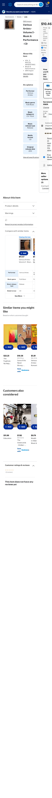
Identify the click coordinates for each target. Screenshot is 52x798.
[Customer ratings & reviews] (33, 465)
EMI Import (27, 21)
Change (46, 107)
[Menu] (4, 5)
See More (18, 296)
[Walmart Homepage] (10, 5)
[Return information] (42, 55)
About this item (11, 197)
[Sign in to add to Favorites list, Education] (24, 406)
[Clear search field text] (36, 4)
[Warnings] (33, 213)
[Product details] (33, 206)
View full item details (28, 75)
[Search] (41, 5)
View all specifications (31, 157)
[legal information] (49, 28)
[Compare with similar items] (33, 231)
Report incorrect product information (19, 224)
